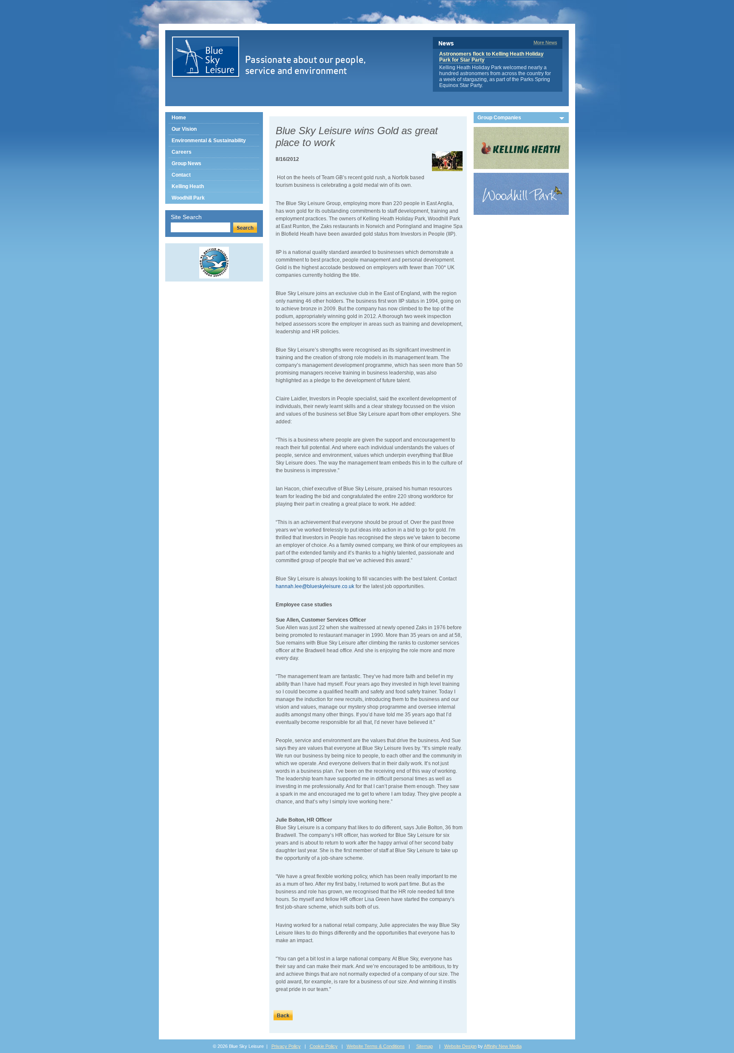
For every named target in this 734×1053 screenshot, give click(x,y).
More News (545, 42)
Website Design (460, 1046)
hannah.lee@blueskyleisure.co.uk (315, 586)
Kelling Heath (188, 186)
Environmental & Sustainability (209, 141)
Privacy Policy (286, 1046)
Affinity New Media (503, 1046)
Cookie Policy (324, 1046)
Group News (186, 163)
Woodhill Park (188, 198)
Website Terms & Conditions (376, 1046)
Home (179, 118)
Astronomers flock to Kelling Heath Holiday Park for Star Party (491, 57)
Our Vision (184, 129)
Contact (181, 175)
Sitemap (424, 1046)
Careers (182, 152)
